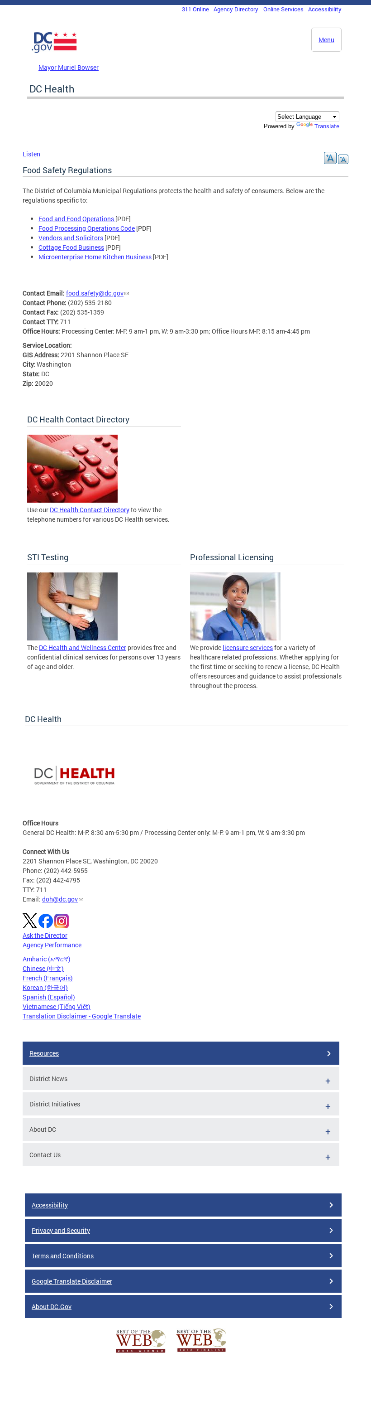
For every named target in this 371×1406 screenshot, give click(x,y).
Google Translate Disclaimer (72, 1281)
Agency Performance (52, 945)
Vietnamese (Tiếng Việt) (56, 1006)
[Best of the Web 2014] (140, 1352)
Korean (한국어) (45, 987)
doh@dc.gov (60, 899)
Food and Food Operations (76, 218)
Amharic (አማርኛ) (47, 959)
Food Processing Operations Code (86, 228)
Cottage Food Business (71, 247)
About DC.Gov (51, 1306)
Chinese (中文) (43, 968)
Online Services (283, 9)
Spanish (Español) (49, 997)
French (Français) (48, 978)
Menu (326, 39)
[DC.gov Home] (54, 51)
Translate (326, 126)
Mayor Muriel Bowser (68, 67)
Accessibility (325, 9)
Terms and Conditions (63, 1255)
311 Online (195, 9)
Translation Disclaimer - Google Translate (82, 1016)
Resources (44, 1053)
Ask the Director (45, 935)
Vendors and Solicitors (70, 237)
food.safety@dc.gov (95, 293)
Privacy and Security (61, 1230)
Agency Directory (236, 9)
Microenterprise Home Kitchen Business (95, 256)
